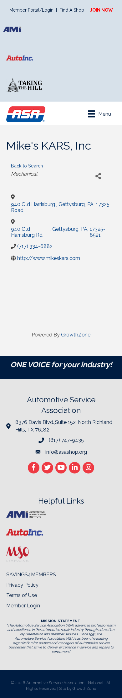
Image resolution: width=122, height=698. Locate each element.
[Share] (98, 176)
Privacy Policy (22, 585)
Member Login (23, 606)
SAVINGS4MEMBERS (31, 575)
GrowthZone (75, 335)
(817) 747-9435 (66, 440)
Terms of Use (21, 595)
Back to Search (27, 165)
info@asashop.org (66, 452)
